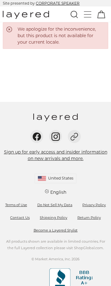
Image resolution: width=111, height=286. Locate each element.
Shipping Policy (53, 217)
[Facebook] (36, 136)
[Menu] (88, 14)
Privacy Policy (94, 205)
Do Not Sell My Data (54, 205)
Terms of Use (16, 205)
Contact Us (20, 217)
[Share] (74, 136)
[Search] (74, 14)
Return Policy (89, 217)
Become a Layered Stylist (56, 230)
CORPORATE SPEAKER (58, 3)
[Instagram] (55, 136)
